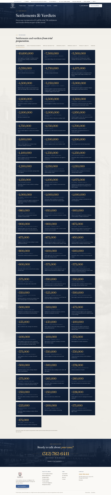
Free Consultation (21, 486)
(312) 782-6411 (84, 5)
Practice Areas (22, 5)
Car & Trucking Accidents (47, 473)
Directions (81, 480)
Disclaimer (93, 492)
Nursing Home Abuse (46, 484)
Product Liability (45, 481)
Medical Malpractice (46, 475)
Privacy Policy (87, 492)
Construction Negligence (47, 482)
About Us (49, 5)
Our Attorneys (65, 475)
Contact (55, 5)
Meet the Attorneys (40, 5)
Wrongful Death (45, 477)
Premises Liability (45, 479)
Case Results (31, 5)
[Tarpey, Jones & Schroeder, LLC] (20, 475)
